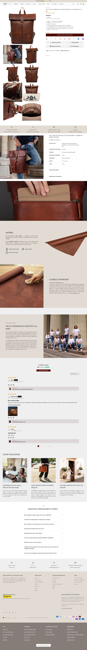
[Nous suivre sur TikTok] (15, 612)
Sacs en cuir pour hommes (8, 634)
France (59, 18)
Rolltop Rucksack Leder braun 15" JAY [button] (18, 421)
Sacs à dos (28, 4)
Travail (34, 4)
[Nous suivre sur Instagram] (9, 612)
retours (36, 584)
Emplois (53, 586)
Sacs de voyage (41, 4)
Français (15, 617)
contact (36, 578)
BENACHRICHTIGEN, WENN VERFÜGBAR (64, 35)
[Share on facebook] (13, 385)
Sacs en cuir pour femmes (8, 632)
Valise (48, 4)
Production (54, 580)
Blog (36, 588)
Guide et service (38, 580)
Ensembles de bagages (50, 634)
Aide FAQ (37, 586)
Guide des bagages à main (72, 632)
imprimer (76, 584)
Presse (53, 588)
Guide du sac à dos (71, 640)
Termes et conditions (78, 578)
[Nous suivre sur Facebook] (3, 612)
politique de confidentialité (79, 580)
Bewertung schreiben (43, 370)
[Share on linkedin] (11, 385)
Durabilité (54, 582)
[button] (49, 13)
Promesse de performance (57, 584)
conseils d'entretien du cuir (75, 293)
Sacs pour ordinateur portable (30, 629)
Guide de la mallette (71, 637)
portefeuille (5, 640)
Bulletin (36, 590)
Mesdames (16, 4)
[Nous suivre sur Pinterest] (12, 612)
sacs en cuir (5, 629)
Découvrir (61, 4)
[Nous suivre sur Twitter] (6, 612)
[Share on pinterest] (8, 385)
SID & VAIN (48, 7)
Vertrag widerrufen (43, 645)
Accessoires (54, 4)
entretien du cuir (70, 629)
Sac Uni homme (27, 640)
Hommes (22, 4)
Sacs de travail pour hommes (29, 634)
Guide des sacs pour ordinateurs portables (75, 634)
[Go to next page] (51, 446)
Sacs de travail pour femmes (29, 632)
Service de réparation (39, 582)
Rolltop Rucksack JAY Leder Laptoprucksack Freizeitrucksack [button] (22, 389)
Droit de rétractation (78, 582)
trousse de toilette (49, 632)
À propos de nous (55, 578)
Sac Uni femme (27, 637)
